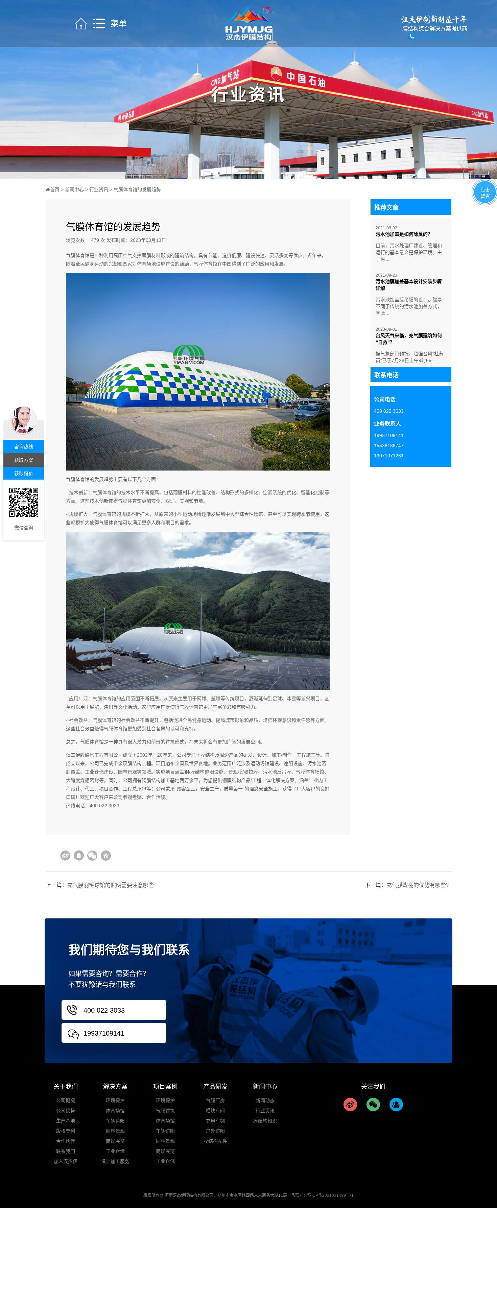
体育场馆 (115, 1110)
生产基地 (65, 1120)
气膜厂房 (215, 1100)
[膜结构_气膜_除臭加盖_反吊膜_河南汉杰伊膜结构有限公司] (248, 23)
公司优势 (65, 1110)
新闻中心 (74, 189)
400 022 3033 (104, 1010)
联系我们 (65, 1151)
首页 (55, 189)
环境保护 (115, 1100)
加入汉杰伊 (65, 1161)
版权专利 (65, 1131)
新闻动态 (265, 1100)
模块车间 (215, 1110)
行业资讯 (98, 189)
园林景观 (115, 1131)
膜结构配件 (215, 1141)
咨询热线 (23, 446)
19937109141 (104, 1033)
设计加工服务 (115, 1161)
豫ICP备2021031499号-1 (330, 1195)
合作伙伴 (65, 1141)
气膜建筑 (165, 1110)
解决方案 (115, 1086)
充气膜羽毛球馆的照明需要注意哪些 (110, 885)
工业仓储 (115, 1151)
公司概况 (65, 1100)
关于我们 (65, 1086)
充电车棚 (215, 1120)
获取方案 (23, 460)
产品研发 (215, 1086)
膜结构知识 (265, 1120)
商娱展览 (115, 1141)
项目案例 (165, 1086)
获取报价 (23, 473)
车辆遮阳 (115, 1120)
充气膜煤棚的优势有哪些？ (418, 885)
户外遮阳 (215, 1131)
